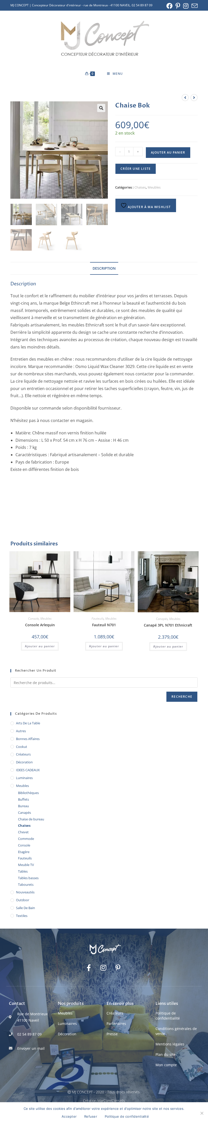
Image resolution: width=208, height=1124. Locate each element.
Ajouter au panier (168, 152)
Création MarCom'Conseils (104, 1100)
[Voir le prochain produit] (194, 97)
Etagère (23, 852)
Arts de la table (28, 723)
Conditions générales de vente (176, 1031)
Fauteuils (98, 618)
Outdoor (22, 900)
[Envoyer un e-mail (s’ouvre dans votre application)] (194, 6)
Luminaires (24, 778)
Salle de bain (25, 908)
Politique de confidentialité (167, 1016)
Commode (26, 838)
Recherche (181, 696)
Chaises (140, 187)
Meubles (154, 187)
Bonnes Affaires (28, 738)
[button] (101, 108)
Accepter (69, 1116)
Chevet (23, 832)
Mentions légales (169, 1044)
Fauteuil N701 (104, 624)
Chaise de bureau (31, 819)
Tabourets (25, 884)
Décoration (24, 762)
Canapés (162, 619)
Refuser (90, 1116)
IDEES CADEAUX (28, 770)
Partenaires (116, 1023)
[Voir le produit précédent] (185, 97)
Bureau (23, 806)
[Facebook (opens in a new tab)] (169, 6)
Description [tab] (104, 268)
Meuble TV (26, 864)
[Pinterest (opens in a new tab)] (178, 6)
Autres (21, 731)
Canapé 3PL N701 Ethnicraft (168, 625)
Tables (23, 871)
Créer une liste (135, 169)
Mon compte (166, 1064)
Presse (112, 1033)
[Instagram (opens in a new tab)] (186, 6)
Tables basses (28, 878)
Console (33, 618)
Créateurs (23, 754)
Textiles (21, 915)
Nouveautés (25, 892)
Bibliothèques (28, 792)
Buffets (23, 799)
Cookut (21, 746)
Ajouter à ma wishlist (149, 207)
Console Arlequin (40, 624)
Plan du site (165, 1054)
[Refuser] (201, 1113)
